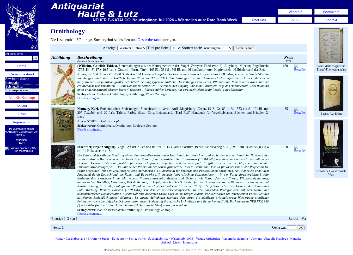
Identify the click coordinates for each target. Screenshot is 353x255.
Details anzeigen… (89, 98)
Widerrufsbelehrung (235, 238)
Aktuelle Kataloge (22, 98)
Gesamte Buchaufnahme (90, 59)
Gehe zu (278, 227)
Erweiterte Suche (17, 79)
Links (22, 114)
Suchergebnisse (158, 238)
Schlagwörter (14, 86)
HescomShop (112, 250)
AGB (295, 20)
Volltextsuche (13, 54)
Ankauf (22, 106)
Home (21, 66)
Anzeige (109, 48)
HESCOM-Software (212, 250)
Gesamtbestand (22, 74)
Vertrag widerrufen (208, 238)
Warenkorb (331, 12)
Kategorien (12, 82)
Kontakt (331, 20)
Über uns (259, 20)
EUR (288, 59)
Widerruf (295, 12)
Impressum (21, 122)
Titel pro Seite (158, 48)
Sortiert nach (191, 48)
